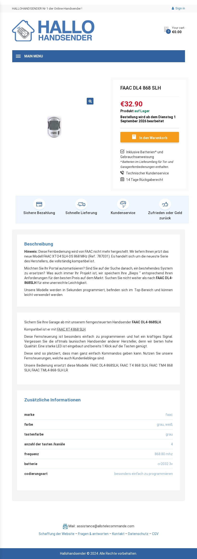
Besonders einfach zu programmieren (143, 474)
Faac (169, 415)
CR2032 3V (165, 464)
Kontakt (118, 534)
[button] (90, 101)
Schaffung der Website (56, 534)
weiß (169, 424)
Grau (160, 424)
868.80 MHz (164, 454)
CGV (155, 534)
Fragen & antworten (93, 534)
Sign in (180, 8)
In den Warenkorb (153, 138)
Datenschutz (138, 534)
